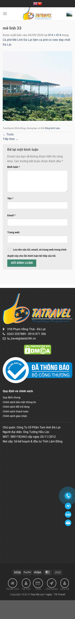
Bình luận (13, 167)
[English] (35, 4)
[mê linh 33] (37, 85)
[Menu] (5, 13)
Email (11, 215)
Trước (8, 134)
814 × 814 (54, 35)
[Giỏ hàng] (69, 13)
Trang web (13, 232)
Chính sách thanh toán (15, 411)
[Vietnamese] (40, 4)
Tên (10, 198)
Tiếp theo (10, 139)
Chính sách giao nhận (15, 416)
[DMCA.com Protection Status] (37, 349)
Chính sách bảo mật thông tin (19, 402)
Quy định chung (11, 397)
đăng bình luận (52, 128)
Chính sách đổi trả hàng (16, 406)
